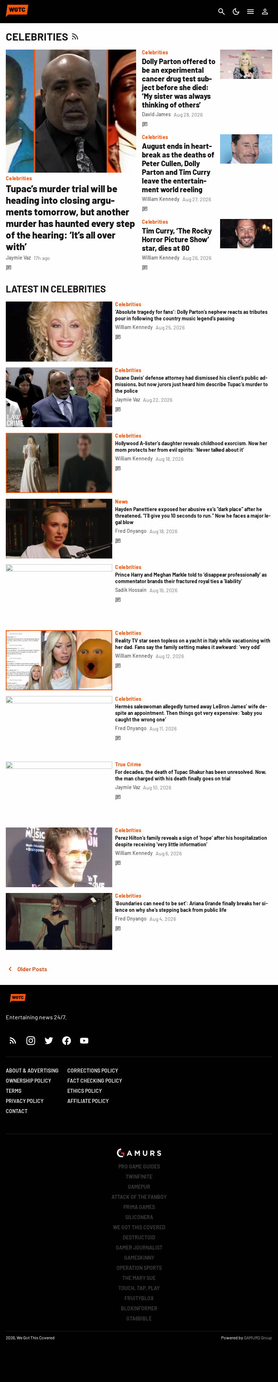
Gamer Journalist (139, 1247)
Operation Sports (139, 1268)
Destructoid (139, 1237)
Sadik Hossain (131, 590)
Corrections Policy (92, 1070)
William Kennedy (161, 199)
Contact (17, 1111)
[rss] (13, 1040)
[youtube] (84, 1040)
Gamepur (139, 1187)
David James (156, 114)
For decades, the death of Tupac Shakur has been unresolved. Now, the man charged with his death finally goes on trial (190, 775)
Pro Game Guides (139, 1166)
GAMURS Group (258, 1337)
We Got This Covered (139, 1227)
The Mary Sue (139, 1278)
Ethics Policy (84, 1091)
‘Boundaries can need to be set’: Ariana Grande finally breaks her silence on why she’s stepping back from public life (191, 906)
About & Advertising (32, 1070)
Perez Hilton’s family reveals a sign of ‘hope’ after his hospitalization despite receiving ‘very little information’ (191, 841)
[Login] (265, 11)
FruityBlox (139, 1298)
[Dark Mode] (236, 11)
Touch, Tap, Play (139, 1288)
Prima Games (139, 1207)
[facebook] (66, 1040)
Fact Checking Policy (94, 1081)
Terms (13, 1091)
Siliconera (139, 1217)
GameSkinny (139, 1258)
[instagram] (30, 1040)
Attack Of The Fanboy (139, 1197)
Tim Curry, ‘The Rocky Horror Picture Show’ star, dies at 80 (177, 239)
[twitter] (48, 1040)
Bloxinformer (139, 1308)
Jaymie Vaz (18, 257)
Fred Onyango (131, 531)
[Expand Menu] (250, 11)
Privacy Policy (24, 1101)
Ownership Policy (28, 1081)
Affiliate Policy (88, 1101)
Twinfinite (139, 1177)
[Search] (221, 11)
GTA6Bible (139, 1318)
